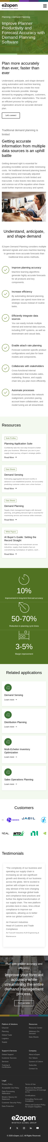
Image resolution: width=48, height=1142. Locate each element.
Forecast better (24, 1003)
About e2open (34, 1054)
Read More (9, 457)
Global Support (8, 1054)
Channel (5, 1028)
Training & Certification (6, 1066)
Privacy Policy (7, 1084)
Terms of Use (30, 1084)
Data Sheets (34, 1037)
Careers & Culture (36, 1061)
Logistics (5, 1038)
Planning (5, 1031)
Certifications (30, 1095)
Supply (4, 1042)
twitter (17, 1128)
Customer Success (9, 1058)
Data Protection (8, 1106)
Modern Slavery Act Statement (9, 1098)
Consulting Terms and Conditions (33, 1100)
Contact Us (33, 1069)
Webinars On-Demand (34, 1032)
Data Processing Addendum (8, 1092)
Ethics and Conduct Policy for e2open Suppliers (35, 1106)
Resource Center (35, 1028)
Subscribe (33, 1065)
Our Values (33, 1058)
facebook (10, 1128)
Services (5, 1061)
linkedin (31, 1128)
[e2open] (10, 6)
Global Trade (7, 1035)
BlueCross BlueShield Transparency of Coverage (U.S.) (35, 1090)
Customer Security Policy (11, 1103)
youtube (37, 1128)
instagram (24, 1128)
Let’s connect (11, 115)
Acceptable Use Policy (10, 1088)
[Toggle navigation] (45, 6)
